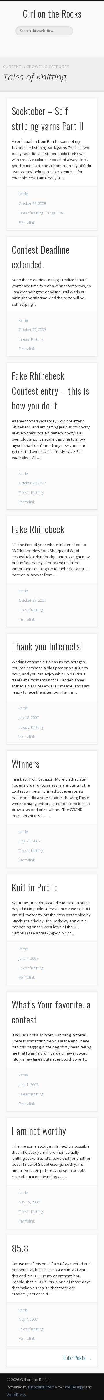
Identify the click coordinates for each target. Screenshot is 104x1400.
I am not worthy (39, 1130)
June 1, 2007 (28, 1084)
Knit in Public (35, 887)
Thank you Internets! (47, 646)
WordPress (16, 1394)
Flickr (63, 45)
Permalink (27, 222)
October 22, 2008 (32, 203)
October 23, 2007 (32, 483)
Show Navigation (84, 51)
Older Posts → (77, 1357)
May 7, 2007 (28, 1319)
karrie (23, 193)
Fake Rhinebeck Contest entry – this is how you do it (50, 390)
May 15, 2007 (29, 1202)
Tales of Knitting (31, 213)
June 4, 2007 (28, 958)
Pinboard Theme (42, 1387)
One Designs (74, 1387)
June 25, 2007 (29, 841)
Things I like (54, 213)
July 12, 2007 (29, 717)
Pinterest (51, 45)
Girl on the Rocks (52, 13)
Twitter (39, 45)
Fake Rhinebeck (38, 529)
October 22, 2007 (32, 600)
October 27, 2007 (32, 329)
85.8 (20, 1248)
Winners (26, 763)
